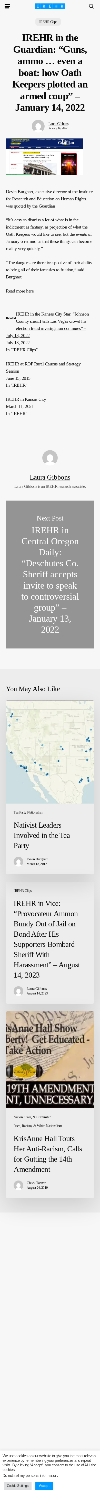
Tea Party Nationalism (28, 812)
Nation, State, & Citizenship (32, 1117)
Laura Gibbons (58, 124)
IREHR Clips (48, 22)
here (30, 291)
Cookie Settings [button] (17, 1486)
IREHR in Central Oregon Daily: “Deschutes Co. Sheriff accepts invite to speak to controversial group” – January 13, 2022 (50, 574)
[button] (7, 6)
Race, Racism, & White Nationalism (38, 1126)
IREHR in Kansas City (26, 399)
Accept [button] (44, 1486)
